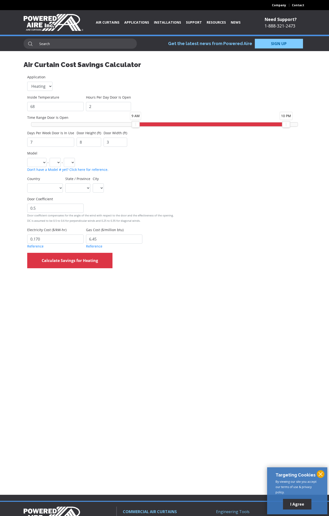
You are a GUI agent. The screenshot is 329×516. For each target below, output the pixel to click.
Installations (167, 22)
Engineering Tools (233, 511)
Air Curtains (107, 22)
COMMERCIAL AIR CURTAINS (150, 511)
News (236, 22)
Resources (216, 22)
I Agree (297, 504)
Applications (136, 22)
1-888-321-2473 (279, 25)
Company (279, 5)
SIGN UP (279, 43)
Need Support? (280, 19)
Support (194, 22)
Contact (298, 5)
